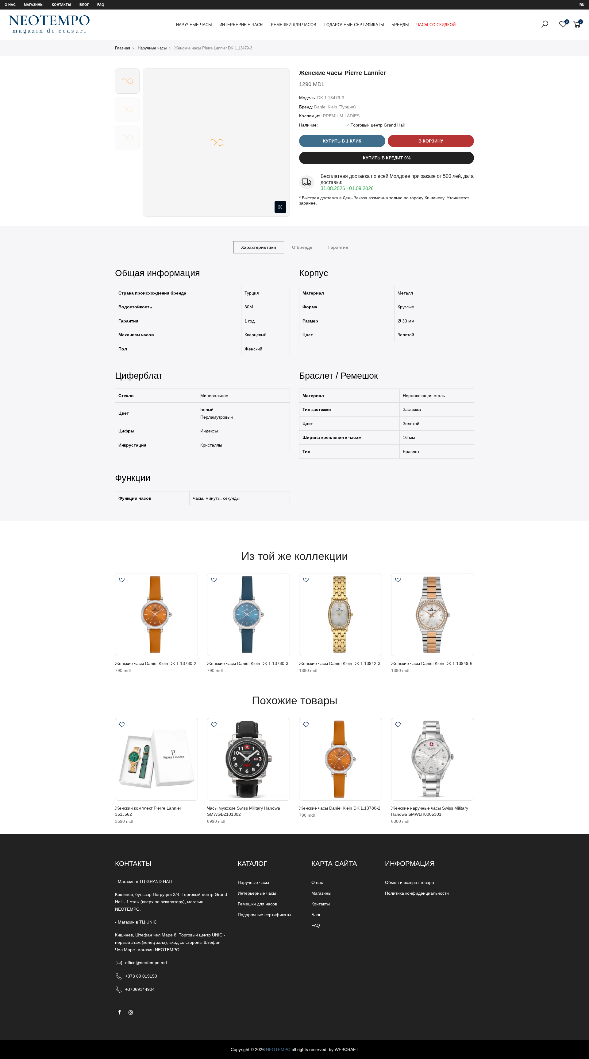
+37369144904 (140, 989)
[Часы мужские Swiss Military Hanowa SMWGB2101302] (248, 759)
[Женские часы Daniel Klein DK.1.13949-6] (432, 614)
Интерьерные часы (241, 24)
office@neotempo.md (146, 962)
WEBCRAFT (347, 1049)
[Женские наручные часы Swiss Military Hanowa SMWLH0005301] (432, 759)
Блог (84, 4)
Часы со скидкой (436, 24)
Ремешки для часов (293, 24)
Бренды (400, 24)
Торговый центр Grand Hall (378, 125)
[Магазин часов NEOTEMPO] (49, 24)
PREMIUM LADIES (341, 115)
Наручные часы (194, 24)
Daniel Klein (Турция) (335, 106)
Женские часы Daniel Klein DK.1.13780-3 (247, 663)
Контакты (61, 4)
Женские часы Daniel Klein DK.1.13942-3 (339, 663)
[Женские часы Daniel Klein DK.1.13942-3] (340, 614)
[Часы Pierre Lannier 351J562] (156, 759)
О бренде (302, 247)
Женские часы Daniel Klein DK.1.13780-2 (155, 663)
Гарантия (338, 247)
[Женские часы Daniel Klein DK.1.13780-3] (248, 614)
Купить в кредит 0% (386, 157)
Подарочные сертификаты (354, 24)
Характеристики (258, 247)
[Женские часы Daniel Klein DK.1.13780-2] (156, 614)
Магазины (34, 4)
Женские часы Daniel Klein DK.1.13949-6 (431, 663)
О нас (10, 4)
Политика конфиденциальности (417, 893)
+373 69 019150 (141, 976)
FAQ (100, 4)
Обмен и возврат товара (409, 882)
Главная (122, 48)
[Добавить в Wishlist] (122, 580)
